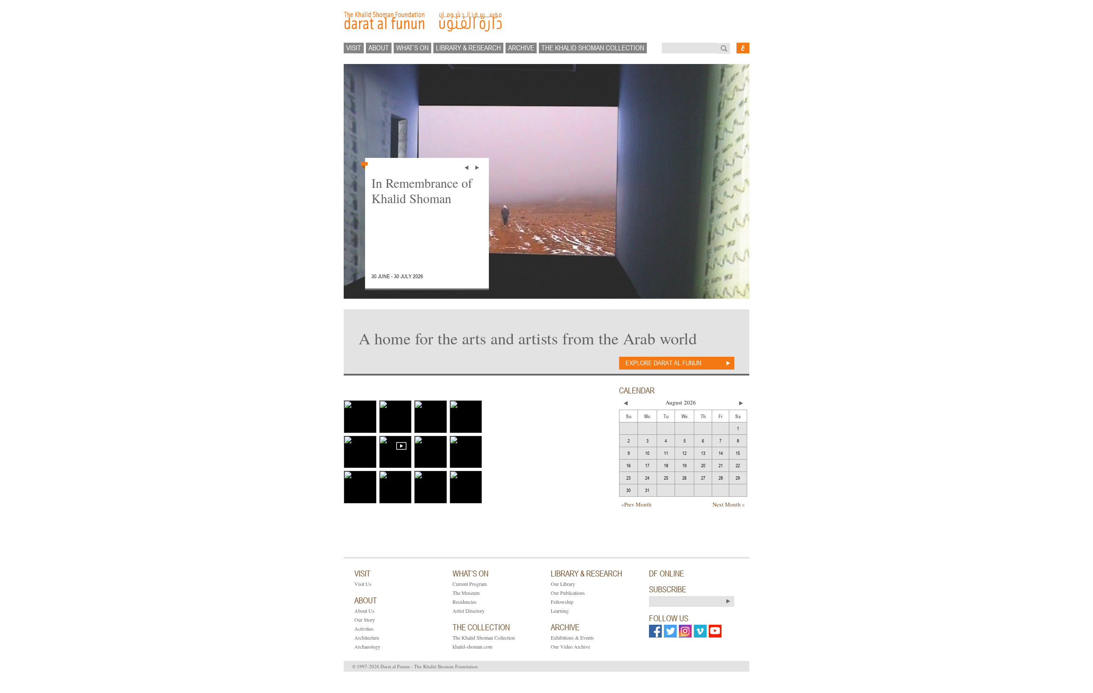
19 (684, 465)
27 (703, 478)
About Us (364, 610)
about (378, 47)
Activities (364, 628)
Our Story (364, 619)
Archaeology (367, 646)
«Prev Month (636, 504)
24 (647, 478)
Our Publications (568, 592)
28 (721, 478)
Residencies (464, 601)
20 (703, 465)
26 (684, 478)
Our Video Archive (570, 646)
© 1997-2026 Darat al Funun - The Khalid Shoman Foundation (415, 666)
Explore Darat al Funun (663, 362)
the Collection (481, 627)
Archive (521, 47)
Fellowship (562, 601)
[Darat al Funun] (546, 21)
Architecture (366, 637)
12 (684, 453)
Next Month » (729, 504)
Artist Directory (469, 610)
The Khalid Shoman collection (592, 47)
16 (628, 465)
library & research (468, 47)
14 (721, 453)
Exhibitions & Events (572, 637)
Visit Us (362, 583)
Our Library (563, 583)
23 (628, 478)
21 (721, 465)
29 (738, 478)
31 (647, 490)
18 (666, 465)
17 (647, 465)
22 (738, 465)
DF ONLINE (666, 573)
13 (703, 453)
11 (666, 453)
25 (666, 478)
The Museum (466, 592)
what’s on (412, 47)
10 (647, 453)
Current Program (470, 583)
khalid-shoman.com (472, 646)
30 (628, 490)
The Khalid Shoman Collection (484, 637)
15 (738, 453)
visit (353, 47)
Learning (560, 610)
